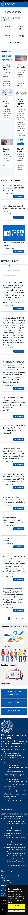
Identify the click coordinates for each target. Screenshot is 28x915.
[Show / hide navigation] (25, 2)
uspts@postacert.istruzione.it (16, 865)
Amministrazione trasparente (10, 876)
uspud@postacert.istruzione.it (16, 853)
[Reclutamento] (7, 142)
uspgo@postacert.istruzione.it (16, 828)
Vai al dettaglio (19, 196)
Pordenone (21, 27)
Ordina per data (13, 266)
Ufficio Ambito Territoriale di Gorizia (15, 821)
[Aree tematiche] (21, 58)
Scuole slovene (14, 42)
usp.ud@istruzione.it (18, 849)
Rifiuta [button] (16, 908)
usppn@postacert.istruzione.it (16, 842)
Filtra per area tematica (13, 270)
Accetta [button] (17, 905)
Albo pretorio (5, 878)
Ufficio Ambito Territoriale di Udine (15, 847)
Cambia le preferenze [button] (16, 910)
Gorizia (7, 25)
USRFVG (10, 4)
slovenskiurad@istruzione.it (16, 791)
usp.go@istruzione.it (18, 823)
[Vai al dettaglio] (7, 92)
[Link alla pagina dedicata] (21, 142)
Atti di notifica (5, 880)
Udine (21, 35)
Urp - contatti (5, 889)
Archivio (3, 895)
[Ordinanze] (7, 58)
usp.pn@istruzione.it (18, 837)
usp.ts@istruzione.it (18, 861)
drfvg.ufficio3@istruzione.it (15, 800)
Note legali (5, 907)
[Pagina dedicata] (14, 637)
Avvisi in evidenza (10, 180)
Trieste (7, 35)
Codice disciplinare (7, 882)
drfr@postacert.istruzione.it (15, 771)
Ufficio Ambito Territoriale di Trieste (15, 859)
